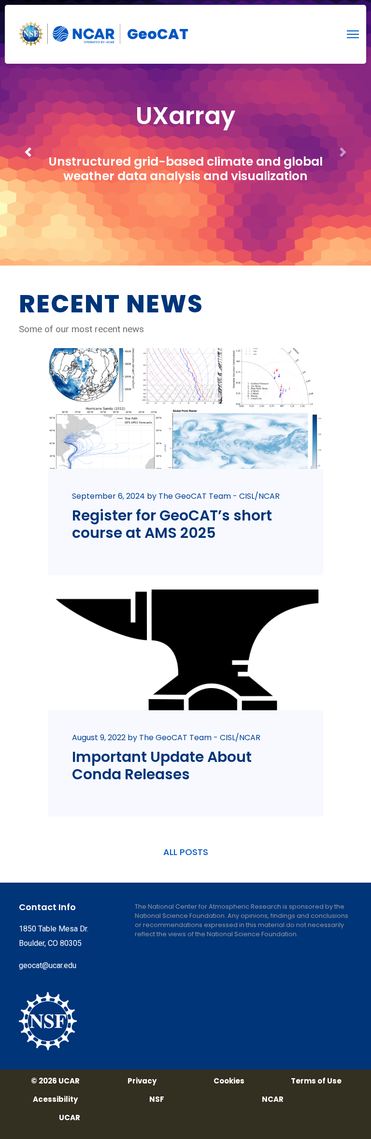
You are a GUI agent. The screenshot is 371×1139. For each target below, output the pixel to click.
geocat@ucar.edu (47, 965)
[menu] (352, 34)
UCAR (69, 1117)
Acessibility (55, 1099)
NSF (156, 1099)
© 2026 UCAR (55, 1081)
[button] (28, 133)
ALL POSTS (185, 852)
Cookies (229, 1081)
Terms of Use (316, 1081)
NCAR (273, 1099)
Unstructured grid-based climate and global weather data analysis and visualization (185, 168)
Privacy (142, 1081)
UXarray (185, 115)
